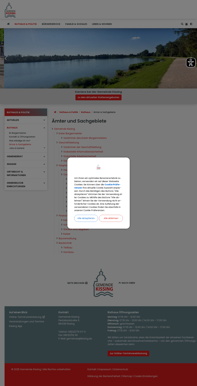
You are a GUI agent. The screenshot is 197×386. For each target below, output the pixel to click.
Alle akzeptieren (86, 218)
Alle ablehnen (111, 218)
